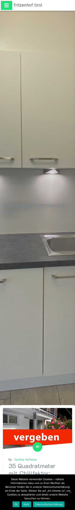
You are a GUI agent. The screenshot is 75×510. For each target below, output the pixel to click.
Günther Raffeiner (26, 459)
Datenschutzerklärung (48, 504)
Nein (26, 504)
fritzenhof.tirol (28, 5)
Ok (16, 504)
